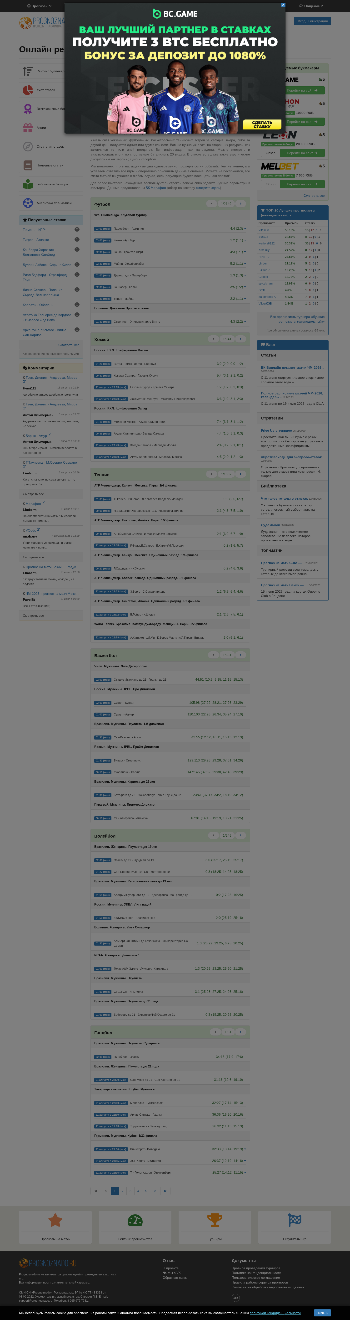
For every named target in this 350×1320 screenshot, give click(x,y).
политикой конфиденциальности (275, 1313)
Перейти (175, 68)
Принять (322, 1313)
